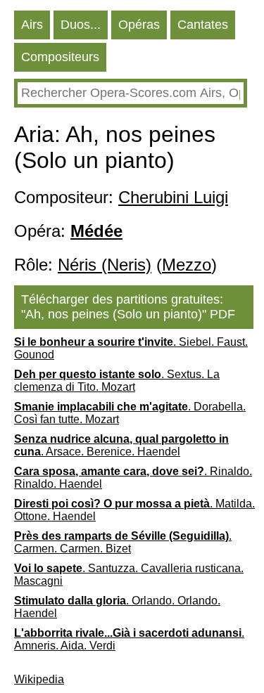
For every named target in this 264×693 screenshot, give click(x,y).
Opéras (139, 25)
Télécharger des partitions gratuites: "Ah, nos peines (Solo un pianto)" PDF (128, 306)
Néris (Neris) (104, 264)
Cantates (202, 25)
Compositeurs (60, 57)
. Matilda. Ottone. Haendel (134, 510)
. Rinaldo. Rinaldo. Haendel (133, 477)
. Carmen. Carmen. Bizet (123, 542)
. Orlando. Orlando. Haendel (117, 607)
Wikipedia (39, 679)
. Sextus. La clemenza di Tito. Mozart (117, 380)
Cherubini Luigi (173, 197)
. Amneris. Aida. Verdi (129, 639)
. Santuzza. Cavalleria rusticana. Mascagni (129, 574)
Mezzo (186, 264)
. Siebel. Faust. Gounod (131, 348)
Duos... (81, 25)
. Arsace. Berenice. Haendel (121, 445)
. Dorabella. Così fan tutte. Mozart (130, 413)
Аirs (32, 25)
